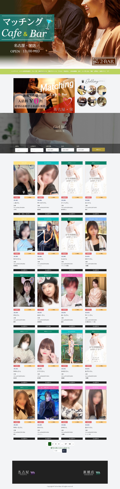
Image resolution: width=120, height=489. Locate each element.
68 (70, 444)
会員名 (17, 146)
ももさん (64, 259)
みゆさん (64, 427)
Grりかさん (17, 259)
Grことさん (89, 315)
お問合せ (96, 71)
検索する (98, 149)
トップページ (14, 71)
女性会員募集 (73, 71)
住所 (78, 146)
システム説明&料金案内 (24, 71)
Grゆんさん (17, 371)
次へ (64, 450)
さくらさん (65, 203)
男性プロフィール (52, 71)
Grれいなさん (17, 427)
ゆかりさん (88, 259)
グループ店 (34, 71)
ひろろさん (41, 371)
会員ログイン (103, 71)
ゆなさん (16, 315)
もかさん (40, 259)
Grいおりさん (41, 203)
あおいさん (41, 315)
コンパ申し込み (85, 71)
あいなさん (65, 315)
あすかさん (88, 371)
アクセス (60, 71)
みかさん (40, 427)
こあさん (16, 203)
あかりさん (88, 427)
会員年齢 (48, 146)
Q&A (79, 71)
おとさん (88, 203)
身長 (62, 146)
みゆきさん (65, 371)
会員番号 (33, 146)
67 (66, 444)
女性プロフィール (42, 71)
